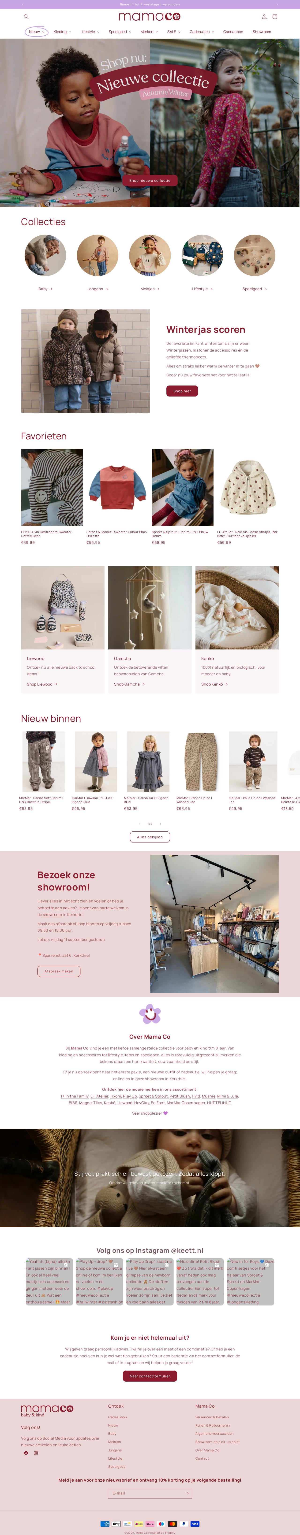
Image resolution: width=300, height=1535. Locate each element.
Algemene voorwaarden (214, 1433)
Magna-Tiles (90, 1102)
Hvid (196, 1096)
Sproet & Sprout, (154, 1096)
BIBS (73, 1102)
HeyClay (141, 1102)
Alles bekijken (150, 836)
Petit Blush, (180, 1096)
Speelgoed (252, 288)
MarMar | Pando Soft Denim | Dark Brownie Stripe (41, 800)
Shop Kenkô (212, 684)
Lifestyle (200, 288)
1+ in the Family (75, 1096)
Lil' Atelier (99, 1096)
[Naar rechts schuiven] (160, 824)
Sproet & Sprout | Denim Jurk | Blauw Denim (180, 534)
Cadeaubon (117, 1417)
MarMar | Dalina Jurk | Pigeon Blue (146, 800)
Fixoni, (116, 1096)
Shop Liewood (39, 684)
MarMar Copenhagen (186, 1102)
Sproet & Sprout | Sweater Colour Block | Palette (116, 534)
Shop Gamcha (127, 684)
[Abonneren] (187, 1493)
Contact (202, 1458)
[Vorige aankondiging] (23, 4)
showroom (52, 914)
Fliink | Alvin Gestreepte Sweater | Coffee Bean (47, 534)
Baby (42, 288)
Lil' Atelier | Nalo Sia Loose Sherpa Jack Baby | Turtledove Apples (247, 534)
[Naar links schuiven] (140, 824)
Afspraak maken (59, 971)
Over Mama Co (207, 1450)
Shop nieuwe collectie (150, 180)
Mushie (209, 1096)
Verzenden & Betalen (212, 1417)
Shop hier (182, 391)
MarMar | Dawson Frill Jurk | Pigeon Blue (93, 800)
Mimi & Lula (227, 1096)
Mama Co (142, 1532)
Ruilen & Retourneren (212, 1425)
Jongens (95, 288)
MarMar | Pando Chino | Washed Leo (194, 800)
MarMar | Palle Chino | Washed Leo (252, 800)
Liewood (124, 1102)
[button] (26, 16)
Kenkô (109, 1102)
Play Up (130, 1096)
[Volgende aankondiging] (277, 4)
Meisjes (147, 288)
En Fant (158, 1102)
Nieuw (113, 1425)
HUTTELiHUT (219, 1102)
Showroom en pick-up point (217, 1441)
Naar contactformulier (150, 1376)
